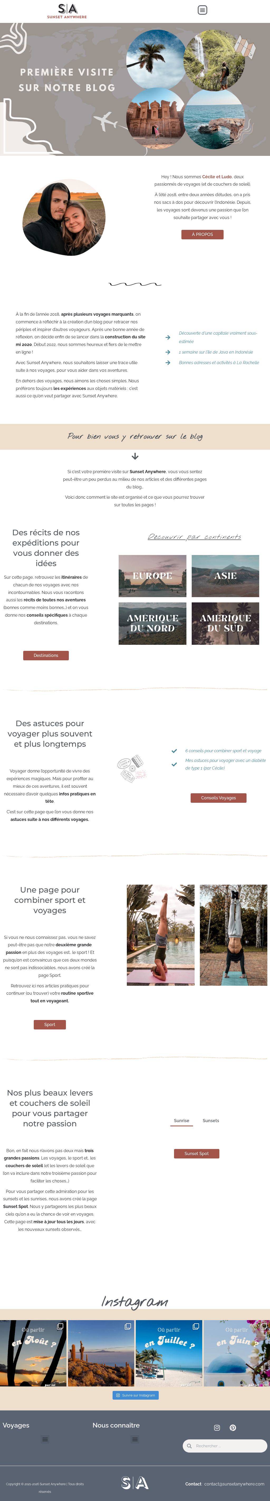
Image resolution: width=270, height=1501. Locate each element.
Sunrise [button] (181, 1120)
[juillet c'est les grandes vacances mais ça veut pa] (169, 1353)
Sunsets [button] (211, 1120)
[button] (202, 10)
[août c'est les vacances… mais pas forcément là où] (33, 1353)
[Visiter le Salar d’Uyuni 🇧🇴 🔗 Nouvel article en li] (101, 1353)
